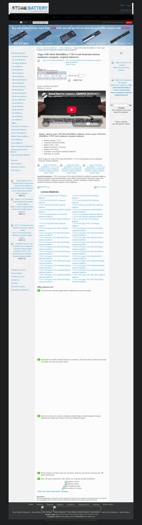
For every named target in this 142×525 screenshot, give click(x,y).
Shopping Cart (126, 10)
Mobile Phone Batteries (20, 136)
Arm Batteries (16, 113)
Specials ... (15, 160)
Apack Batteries (17, 106)
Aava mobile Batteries (19, 57)
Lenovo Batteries (65, 48)
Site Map (14, 283)
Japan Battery (124, 512)
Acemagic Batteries (18, 63)
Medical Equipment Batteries (22, 146)
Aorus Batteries (17, 103)
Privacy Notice (16, 273)
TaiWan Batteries (59, 512)
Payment (41, 17)
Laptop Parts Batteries (109, 512)
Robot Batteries (17, 140)
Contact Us (15, 280)
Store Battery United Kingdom (78, 512)
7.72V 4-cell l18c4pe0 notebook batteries (87, 214)
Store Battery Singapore (21, 512)
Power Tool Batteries (19, 133)
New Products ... (17, 164)
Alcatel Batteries (17, 90)
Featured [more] (20, 221)
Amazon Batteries (18, 100)
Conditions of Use (18, 277)
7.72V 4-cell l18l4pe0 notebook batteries (87, 217)
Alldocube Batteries (19, 96)
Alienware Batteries (19, 93)
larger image (49, 173)
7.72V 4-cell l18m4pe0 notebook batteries (54, 219)
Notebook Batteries (50, 48)
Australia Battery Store (66, 516)
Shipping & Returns (18, 270)
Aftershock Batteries (19, 80)
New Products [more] (22, 176)
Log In (129, 5)
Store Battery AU (89, 516)
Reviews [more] (120, 58)
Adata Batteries (17, 70)
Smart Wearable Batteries (20, 155)
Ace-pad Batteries (18, 60)
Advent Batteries (17, 76)
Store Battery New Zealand (42, 512)
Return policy (108, 504)
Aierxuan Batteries (18, 86)
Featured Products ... (19, 167)
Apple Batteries (17, 110)
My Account (70, 17)
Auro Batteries (17, 120)
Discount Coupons (18, 287)
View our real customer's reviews (52, 491)
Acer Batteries (16, 66)
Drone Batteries (17, 143)
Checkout (104, 17)
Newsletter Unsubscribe (20, 290)
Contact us (71, 504)
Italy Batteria (95, 512)
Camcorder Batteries (19, 130)
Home (122, 5)
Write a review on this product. (121, 69)
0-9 (97, 514)
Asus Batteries (17, 116)
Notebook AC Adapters (19, 126)
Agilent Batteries (17, 83)
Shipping (55, 17)
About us (27, 17)
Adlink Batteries (17, 73)
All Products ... (16, 170)
